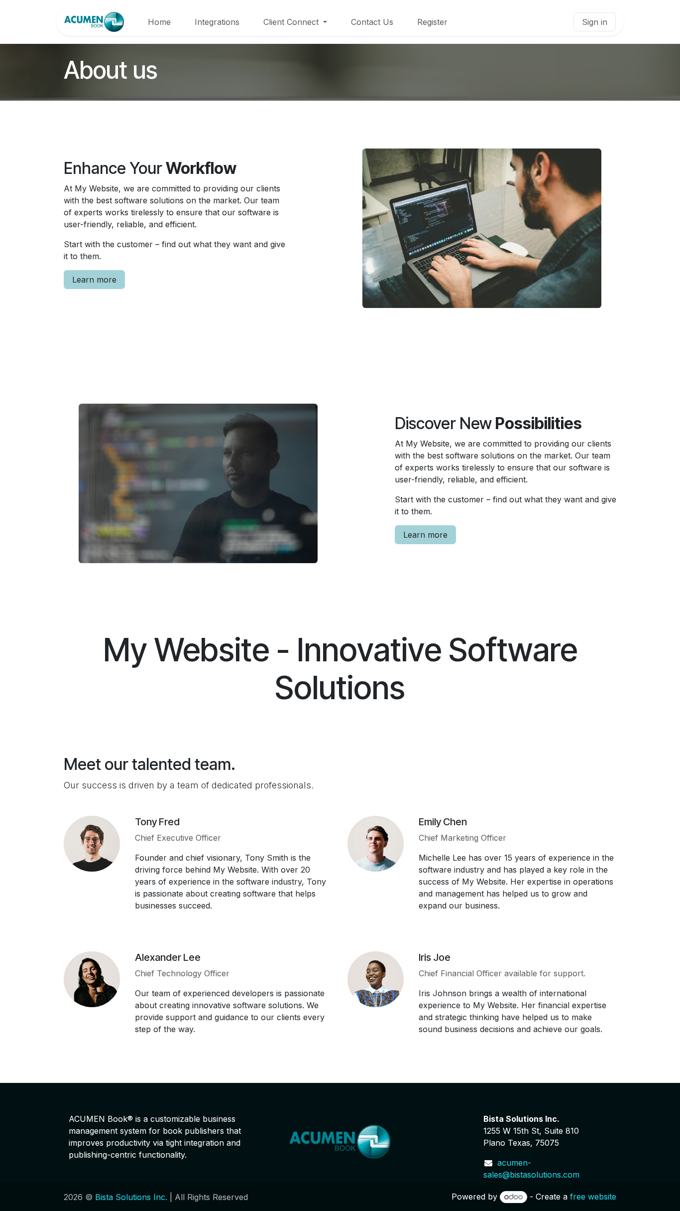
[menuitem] (159, 22)
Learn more (94, 280)
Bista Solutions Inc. (131, 1197)
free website (593, 1197)
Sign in (594, 22)
